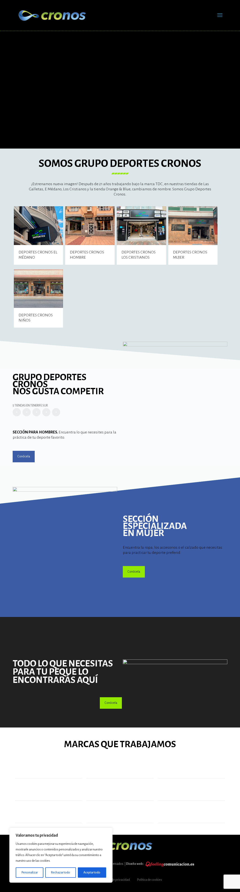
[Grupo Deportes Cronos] (52, 15)
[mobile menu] (220, 15)
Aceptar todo (91, 872)
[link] (175, 669)
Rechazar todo (60, 872)
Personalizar (30, 872)
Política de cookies (149, 879)
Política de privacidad (115, 879)
